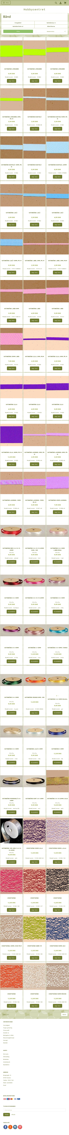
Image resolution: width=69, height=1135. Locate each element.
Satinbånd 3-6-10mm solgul (57, 699)
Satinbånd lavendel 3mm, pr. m (34, 453)
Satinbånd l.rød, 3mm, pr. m (34, 260)
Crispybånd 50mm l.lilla (57, 848)
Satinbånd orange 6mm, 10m (34, 697)
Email (4, 1085)
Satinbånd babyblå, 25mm (57, 165)
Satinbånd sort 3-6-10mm (34, 798)
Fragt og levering (7, 1027)
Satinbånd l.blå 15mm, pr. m (11, 260)
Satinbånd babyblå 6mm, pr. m (57, 118)
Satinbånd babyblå (34, 117)
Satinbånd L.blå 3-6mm (35, 749)
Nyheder (5, 1043)
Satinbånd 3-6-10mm (11, 598)
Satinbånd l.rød (34, 308)
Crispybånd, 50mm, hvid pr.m (12, 946)
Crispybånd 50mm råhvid (57, 994)
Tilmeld (6, 1114)
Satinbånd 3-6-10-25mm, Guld (57, 798)
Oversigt (5, 1040)
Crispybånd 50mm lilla (34, 848)
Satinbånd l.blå (11, 213)
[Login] (60, 3)
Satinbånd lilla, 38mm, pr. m (12, 452)
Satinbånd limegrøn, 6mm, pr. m (11, 118)
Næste (64, 1014)
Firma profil (6, 1030)
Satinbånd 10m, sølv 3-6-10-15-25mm (11, 849)
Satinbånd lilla (11, 404)
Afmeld (13, 1114)
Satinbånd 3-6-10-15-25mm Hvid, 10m (34, 549)
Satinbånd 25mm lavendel (57, 500)
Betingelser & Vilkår (8, 1035)
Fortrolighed (6, 1025)
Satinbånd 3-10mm (34, 647)
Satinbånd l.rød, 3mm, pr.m (57, 260)
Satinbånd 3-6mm (57, 749)
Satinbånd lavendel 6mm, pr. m (57, 453)
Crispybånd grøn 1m (34, 946)
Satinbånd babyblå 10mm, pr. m (11, 166)
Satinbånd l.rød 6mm (11, 308)
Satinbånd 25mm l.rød (11, 356)
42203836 (9, 1082)
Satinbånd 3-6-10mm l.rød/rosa (57, 549)
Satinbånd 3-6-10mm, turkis (57, 647)
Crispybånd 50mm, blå (57, 946)
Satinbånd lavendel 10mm (11, 500)
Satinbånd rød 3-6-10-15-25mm (11, 549)
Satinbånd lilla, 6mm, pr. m (57, 356)
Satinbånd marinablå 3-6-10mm (11, 799)
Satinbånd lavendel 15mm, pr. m (34, 501)
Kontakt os (6, 1032)
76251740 (10, 1080)
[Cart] (65, 3)
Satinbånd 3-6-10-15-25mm (34, 598)
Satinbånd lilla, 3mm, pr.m (34, 356)
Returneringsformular (8, 1038)
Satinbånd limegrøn (11, 69)
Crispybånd (11, 898)
